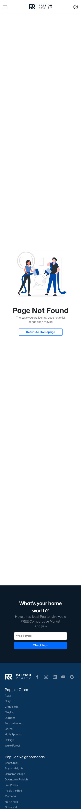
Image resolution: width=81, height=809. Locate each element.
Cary (7, 701)
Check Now (40, 645)
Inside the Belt (13, 790)
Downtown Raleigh (16, 779)
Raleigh (9, 740)
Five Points (11, 785)
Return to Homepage (40, 332)
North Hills (11, 801)
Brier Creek (11, 762)
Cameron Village (15, 773)
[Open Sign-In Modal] (75, 7)
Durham (10, 717)
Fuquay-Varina (13, 723)
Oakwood (11, 807)
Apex (8, 695)
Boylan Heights (14, 768)
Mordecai (10, 796)
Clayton (9, 712)
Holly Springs (13, 734)
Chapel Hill (11, 706)
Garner (9, 728)
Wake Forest (12, 745)
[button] (5, 7)
